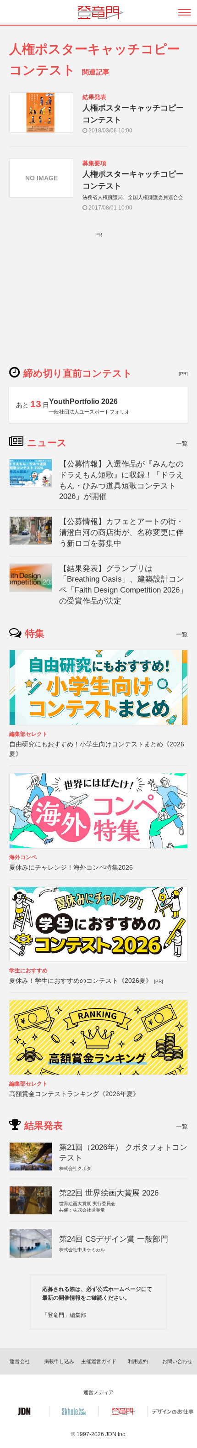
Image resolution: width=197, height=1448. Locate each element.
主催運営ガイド (98, 1361)
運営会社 (20, 1361)
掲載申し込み (59, 1361)
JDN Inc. (115, 1434)
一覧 (182, 443)
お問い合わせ (177, 1361)
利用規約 (138, 1361)
